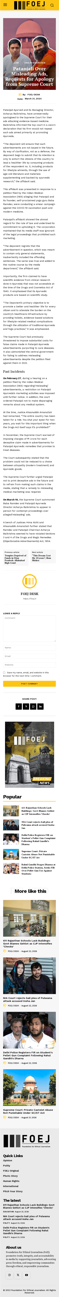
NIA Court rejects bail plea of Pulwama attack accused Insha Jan (38, 824)
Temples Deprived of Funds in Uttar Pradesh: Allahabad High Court (15, 559)
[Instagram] (9, 1275)
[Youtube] (26, 1275)
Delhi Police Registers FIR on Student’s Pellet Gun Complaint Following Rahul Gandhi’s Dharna (39, 840)
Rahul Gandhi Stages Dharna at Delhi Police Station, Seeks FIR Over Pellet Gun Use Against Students (39, 869)
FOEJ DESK (34, 94)
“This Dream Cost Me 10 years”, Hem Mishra (41, 558)
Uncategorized (34, 63)
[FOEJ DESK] (21, 94)
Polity (6, 1223)
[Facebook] (19, 706)
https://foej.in (29, 598)
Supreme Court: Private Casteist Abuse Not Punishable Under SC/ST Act (38, 854)
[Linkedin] (40, 706)
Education (8, 1212)
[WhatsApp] (33, 706)
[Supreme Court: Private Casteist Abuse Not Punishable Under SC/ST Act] (11, 854)
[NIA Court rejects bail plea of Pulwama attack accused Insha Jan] (11, 824)
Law (16, 63)
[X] (26, 706)
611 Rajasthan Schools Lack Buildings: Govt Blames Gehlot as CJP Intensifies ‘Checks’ (38, 810)
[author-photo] (5, 951)
